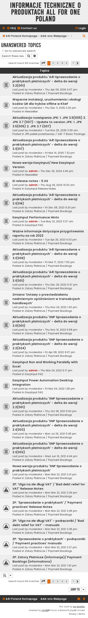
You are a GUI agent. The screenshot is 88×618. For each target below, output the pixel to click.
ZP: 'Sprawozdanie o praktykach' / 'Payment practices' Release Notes (47, 505)
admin (33, 171)
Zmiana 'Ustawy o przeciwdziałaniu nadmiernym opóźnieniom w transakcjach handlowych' (46, 299)
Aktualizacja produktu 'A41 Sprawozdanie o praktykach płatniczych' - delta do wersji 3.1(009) (46, 253)
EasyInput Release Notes (40, 188)
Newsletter (31, 111)
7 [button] (73, 63)
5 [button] (66, 63)
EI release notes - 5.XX (30, 181)
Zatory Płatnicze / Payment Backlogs (48, 93)
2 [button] (53, 63)
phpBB (45, 610)
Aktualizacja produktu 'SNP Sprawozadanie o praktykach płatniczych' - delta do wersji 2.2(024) (47, 344)
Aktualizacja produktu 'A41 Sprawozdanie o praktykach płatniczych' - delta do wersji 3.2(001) (46, 81)
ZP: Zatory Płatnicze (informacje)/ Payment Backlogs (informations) (47, 559)
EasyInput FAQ (34, 225)
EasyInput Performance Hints (35, 217)
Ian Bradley (79, 606)
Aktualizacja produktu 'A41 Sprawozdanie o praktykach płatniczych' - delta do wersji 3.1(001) (46, 276)
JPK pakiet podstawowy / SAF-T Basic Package (55, 134)
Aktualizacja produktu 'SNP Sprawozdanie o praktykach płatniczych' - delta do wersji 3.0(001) (46, 321)
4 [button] (62, 63)
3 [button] (57, 63)
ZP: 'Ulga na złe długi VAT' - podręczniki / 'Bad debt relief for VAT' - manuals (48, 523)
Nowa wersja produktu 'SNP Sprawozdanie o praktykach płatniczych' (47, 468)
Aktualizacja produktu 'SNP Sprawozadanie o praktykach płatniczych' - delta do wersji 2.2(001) (47, 403)
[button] (43, 63)
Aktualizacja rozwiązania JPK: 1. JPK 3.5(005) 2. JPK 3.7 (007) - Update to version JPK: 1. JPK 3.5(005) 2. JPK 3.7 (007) (49, 122)
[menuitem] (11, 28)
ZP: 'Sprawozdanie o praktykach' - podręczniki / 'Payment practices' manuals (48, 541)
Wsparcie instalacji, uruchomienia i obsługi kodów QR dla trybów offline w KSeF (46, 101)
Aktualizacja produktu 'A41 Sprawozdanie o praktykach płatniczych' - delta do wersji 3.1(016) (46, 199)
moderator (35, 89)
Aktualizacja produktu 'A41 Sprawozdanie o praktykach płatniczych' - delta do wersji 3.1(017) (46, 144)
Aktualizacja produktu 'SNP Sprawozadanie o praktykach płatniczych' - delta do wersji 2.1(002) (47, 448)
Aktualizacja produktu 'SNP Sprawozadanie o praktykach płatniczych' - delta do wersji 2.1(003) (47, 425)
